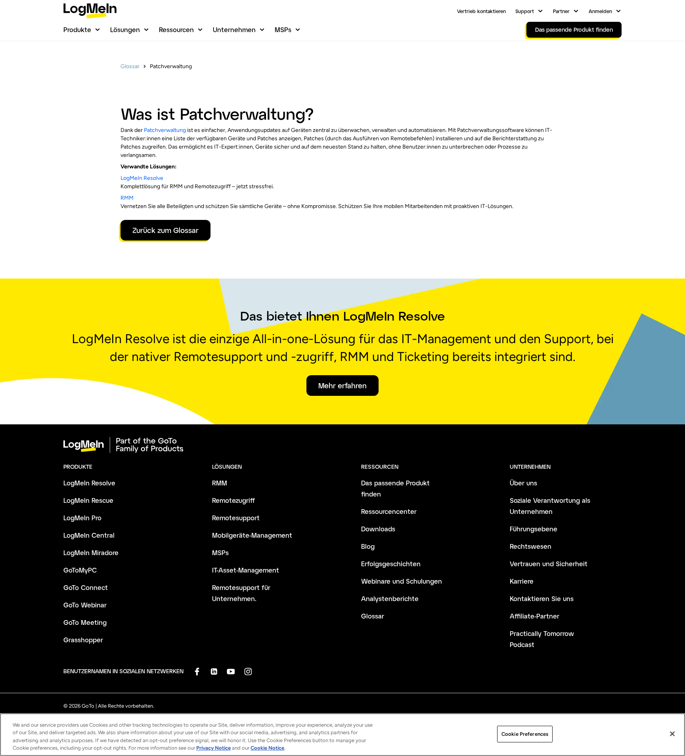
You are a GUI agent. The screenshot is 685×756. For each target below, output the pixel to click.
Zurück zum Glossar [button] (165, 230)
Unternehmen (234, 29)
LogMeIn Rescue (88, 500)
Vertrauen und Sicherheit (548, 563)
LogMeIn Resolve (142, 178)
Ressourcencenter (389, 511)
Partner (561, 11)
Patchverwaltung (165, 130)
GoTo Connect (85, 587)
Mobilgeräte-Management (252, 535)
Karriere (522, 581)
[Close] (672, 734)
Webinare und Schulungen (401, 581)
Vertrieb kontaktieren (481, 11)
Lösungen (125, 29)
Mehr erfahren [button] (342, 385)
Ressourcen (176, 29)
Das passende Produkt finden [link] (574, 29)
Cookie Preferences (524, 734)
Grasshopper (83, 639)
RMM (127, 198)
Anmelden (600, 11)
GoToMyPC (80, 570)
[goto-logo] (342, 445)
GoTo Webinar (85, 605)
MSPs (283, 29)
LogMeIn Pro (82, 517)
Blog (368, 546)
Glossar (130, 66)
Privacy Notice (213, 748)
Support (524, 11)
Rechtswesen (530, 546)
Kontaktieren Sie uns (542, 598)
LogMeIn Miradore (91, 552)
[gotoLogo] (90, 11)
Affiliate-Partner (534, 616)
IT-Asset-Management (245, 570)
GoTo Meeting (85, 622)
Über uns (523, 483)
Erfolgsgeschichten (391, 563)
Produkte (77, 29)
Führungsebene (533, 529)
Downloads (378, 529)
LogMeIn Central (89, 535)
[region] (342, 734)
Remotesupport (236, 517)
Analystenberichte (390, 598)
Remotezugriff (233, 500)
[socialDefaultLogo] (196, 671)
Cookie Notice (267, 748)
